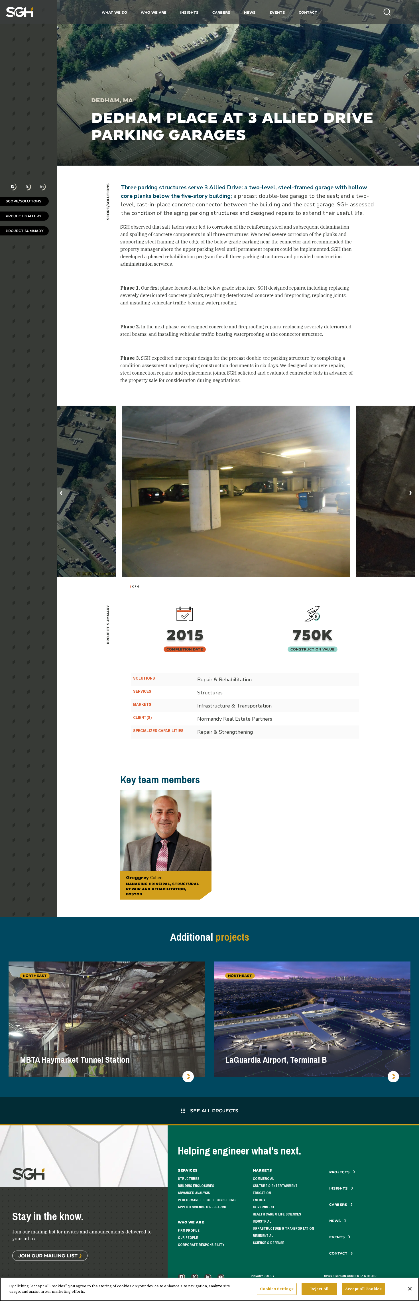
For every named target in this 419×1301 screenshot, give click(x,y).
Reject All (319, 1288)
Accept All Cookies (363, 1288)
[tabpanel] (236, 491)
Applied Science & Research (202, 1207)
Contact (308, 12)
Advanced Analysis (194, 1193)
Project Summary (25, 231)
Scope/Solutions (23, 201)
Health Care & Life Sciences (277, 1214)
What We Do (114, 12)
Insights (189, 12)
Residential (263, 1236)
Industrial (262, 1221)
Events (277, 12)
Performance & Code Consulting (206, 1200)
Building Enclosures (196, 1186)
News (250, 12)
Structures (188, 1179)
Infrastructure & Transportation (283, 1228)
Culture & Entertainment (275, 1186)
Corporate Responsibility (201, 1245)
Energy (259, 1200)
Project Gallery (24, 216)
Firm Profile (189, 1230)
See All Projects (213, 1110)
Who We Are (153, 12)
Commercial (263, 1179)
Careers (221, 12)
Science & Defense (268, 1243)
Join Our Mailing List (48, 1256)
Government (264, 1207)
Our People (188, 1238)
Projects (340, 1172)
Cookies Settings (277, 1288)
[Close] (410, 1288)
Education (262, 1193)
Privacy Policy (262, 1276)
